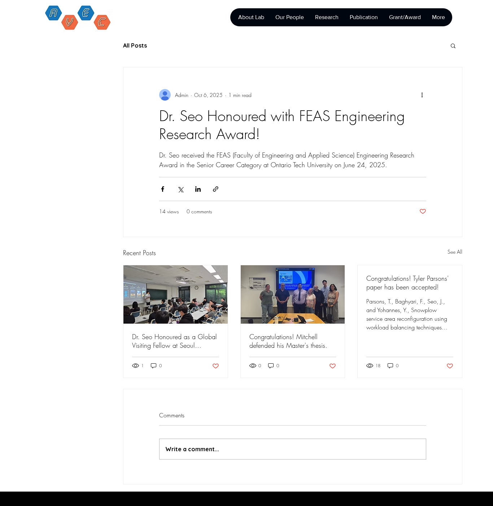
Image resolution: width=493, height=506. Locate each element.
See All (455, 251)
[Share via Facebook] (162, 189)
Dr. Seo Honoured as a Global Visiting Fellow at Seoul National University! (174, 341)
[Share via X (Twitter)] (180, 189)
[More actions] (422, 94)
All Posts (135, 45)
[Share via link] (215, 189)
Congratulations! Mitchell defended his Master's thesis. (288, 341)
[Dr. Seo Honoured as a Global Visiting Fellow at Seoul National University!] (175, 294)
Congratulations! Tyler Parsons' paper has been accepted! (407, 282)
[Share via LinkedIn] (198, 189)
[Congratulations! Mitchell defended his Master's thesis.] (293, 294)
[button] (453, 45)
